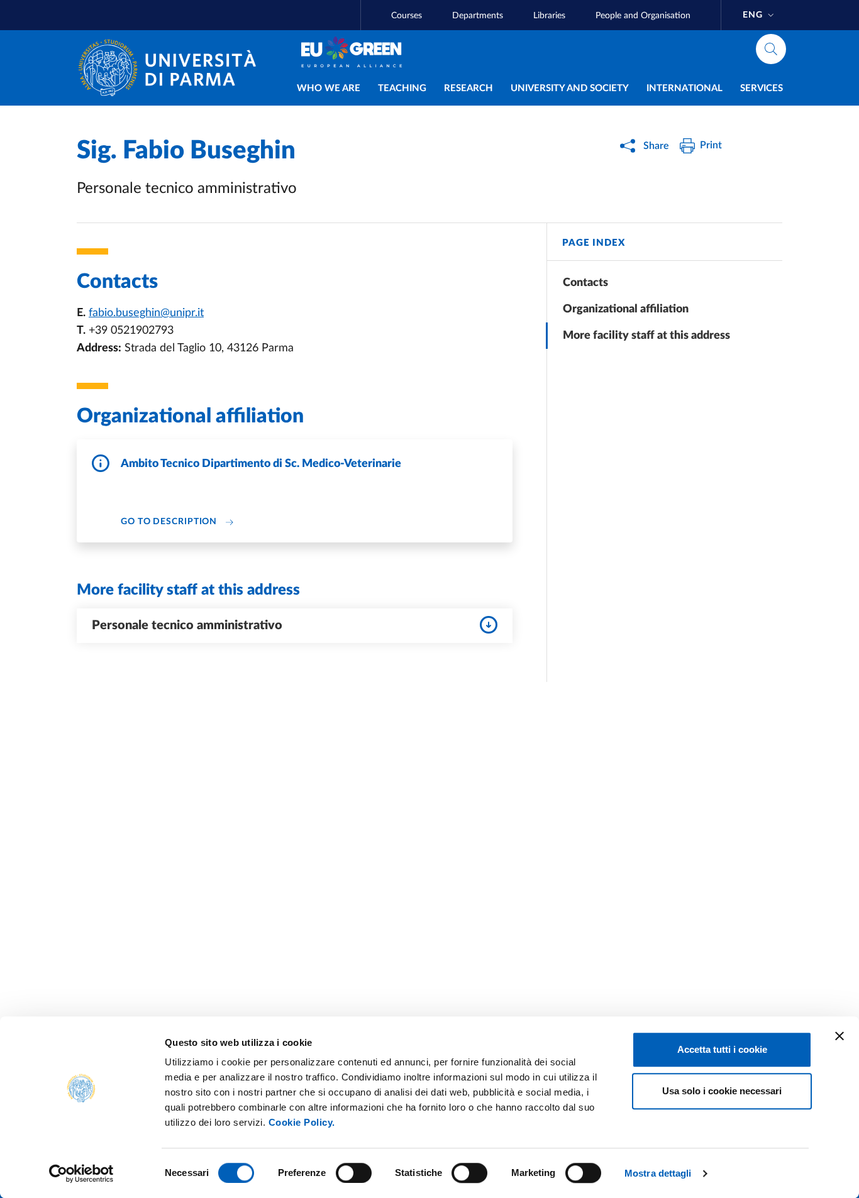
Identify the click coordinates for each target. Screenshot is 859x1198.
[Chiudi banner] (839, 1035)
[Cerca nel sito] (771, 49)
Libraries (549, 15)
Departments (477, 15)
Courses (406, 15)
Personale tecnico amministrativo (187, 625)
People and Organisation (643, 15)
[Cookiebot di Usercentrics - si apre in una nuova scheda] (81, 1173)
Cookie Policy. (302, 1122)
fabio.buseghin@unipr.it (146, 313)
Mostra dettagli (658, 1173)
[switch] (354, 1173)
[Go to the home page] (172, 68)
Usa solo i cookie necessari (722, 1090)
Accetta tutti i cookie (722, 1049)
